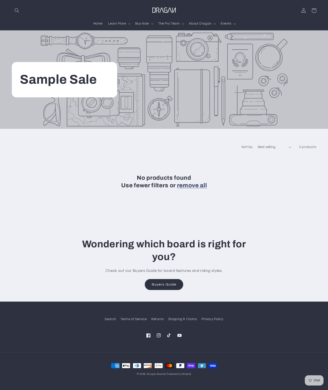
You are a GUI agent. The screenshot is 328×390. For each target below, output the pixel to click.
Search (110, 319)
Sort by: (247, 147)
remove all (192, 185)
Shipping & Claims (182, 319)
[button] (17, 10)
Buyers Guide (164, 284)
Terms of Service (133, 319)
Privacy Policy (212, 319)
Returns (157, 319)
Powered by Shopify (179, 374)
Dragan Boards (156, 374)
